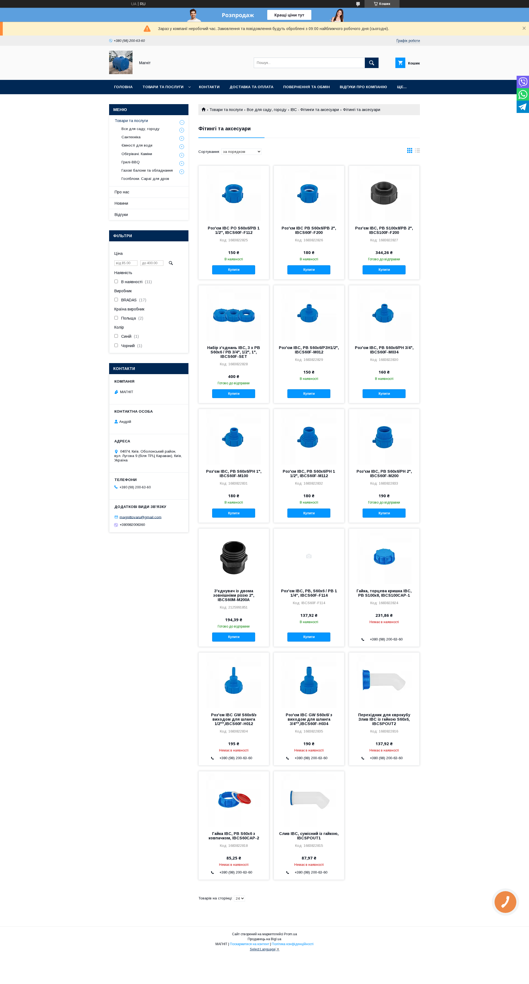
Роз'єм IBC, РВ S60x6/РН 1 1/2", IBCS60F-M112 (309, 473)
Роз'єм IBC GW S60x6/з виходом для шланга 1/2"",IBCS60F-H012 (234, 719)
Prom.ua (290, 934)
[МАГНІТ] (121, 73)
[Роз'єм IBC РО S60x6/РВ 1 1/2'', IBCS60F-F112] (234, 193)
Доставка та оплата (251, 87)
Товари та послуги (162, 87)
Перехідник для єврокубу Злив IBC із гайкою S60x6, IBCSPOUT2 (384, 719)
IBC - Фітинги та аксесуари (314, 109)
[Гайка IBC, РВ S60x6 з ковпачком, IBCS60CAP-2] (234, 798)
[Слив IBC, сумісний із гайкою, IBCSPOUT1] (309, 798)
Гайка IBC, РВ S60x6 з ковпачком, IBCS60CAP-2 (234, 835)
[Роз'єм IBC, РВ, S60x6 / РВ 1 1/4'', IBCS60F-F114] (309, 556)
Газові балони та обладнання (147, 170)
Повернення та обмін (306, 87)
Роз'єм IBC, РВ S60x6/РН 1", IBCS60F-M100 (233, 473)
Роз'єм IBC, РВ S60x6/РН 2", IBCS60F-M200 (384, 473)
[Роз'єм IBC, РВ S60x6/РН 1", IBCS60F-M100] (234, 436)
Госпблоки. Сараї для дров (145, 179)
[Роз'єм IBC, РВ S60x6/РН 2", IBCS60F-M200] (384, 436)
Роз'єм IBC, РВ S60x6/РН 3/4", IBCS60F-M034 (384, 349)
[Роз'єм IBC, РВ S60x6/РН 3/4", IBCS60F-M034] (384, 312)
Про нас (122, 192)
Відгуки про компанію (363, 87)
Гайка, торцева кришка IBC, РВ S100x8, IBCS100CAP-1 (384, 593)
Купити (233, 270)
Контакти (209, 87)
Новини (121, 203)
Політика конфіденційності (293, 944)
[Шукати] (372, 63)
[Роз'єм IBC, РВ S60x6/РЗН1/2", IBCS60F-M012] (309, 312)
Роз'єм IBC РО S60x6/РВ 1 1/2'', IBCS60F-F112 (234, 230)
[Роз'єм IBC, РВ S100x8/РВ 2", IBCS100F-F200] (384, 193)
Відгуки (121, 214)
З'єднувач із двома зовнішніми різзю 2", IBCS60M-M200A (233, 595)
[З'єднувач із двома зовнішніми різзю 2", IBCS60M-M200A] (234, 556)
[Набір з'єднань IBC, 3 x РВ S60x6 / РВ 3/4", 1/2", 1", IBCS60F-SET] (234, 312)
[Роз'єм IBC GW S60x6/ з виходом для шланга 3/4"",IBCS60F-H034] (309, 680)
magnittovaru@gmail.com (140, 517)
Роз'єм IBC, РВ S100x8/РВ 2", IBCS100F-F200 (384, 230)
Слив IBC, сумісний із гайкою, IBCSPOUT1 (309, 835)
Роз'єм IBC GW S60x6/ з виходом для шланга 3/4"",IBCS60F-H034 (309, 719)
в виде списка (417, 152)
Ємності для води (137, 145)
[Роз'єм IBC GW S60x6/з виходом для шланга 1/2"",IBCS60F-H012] (234, 680)
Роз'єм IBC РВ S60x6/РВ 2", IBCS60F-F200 (309, 230)
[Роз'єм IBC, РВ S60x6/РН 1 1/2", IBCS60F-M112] (309, 436)
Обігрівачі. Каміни (137, 154)
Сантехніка (131, 137)
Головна (123, 87)
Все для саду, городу (267, 109)
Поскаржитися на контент (249, 944)
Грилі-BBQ (131, 162)
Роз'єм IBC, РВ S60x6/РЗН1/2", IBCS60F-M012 (309, 349)
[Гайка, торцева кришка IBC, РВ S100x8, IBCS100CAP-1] (384, 556)
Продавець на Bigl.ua (264, 939)
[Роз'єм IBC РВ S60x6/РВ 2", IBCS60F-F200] (309, 193)
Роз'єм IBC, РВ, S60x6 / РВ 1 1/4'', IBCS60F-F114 (309, 593)
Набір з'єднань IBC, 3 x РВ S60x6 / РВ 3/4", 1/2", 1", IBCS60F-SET (233, 352)
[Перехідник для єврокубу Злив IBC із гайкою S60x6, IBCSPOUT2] (384, 680)
